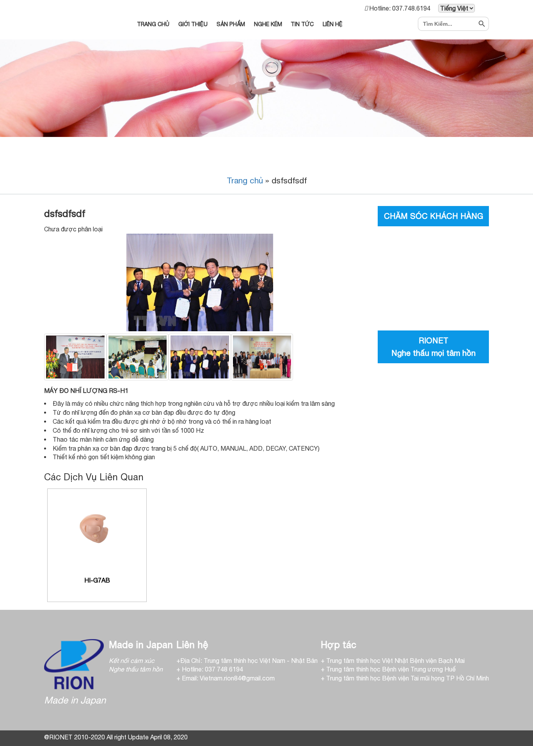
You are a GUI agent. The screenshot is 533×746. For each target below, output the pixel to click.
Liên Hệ (333, 24)
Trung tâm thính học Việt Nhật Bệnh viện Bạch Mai (395, 660)
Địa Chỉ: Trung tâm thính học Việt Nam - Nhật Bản (249, 660)
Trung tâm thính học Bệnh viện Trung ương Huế (391, 669)
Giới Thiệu (193, 24)
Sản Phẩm (231, 24)
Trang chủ (245, 180)
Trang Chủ (153, 24)
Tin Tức (302, 24)
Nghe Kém (268, 24)
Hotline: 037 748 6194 (212, 669)
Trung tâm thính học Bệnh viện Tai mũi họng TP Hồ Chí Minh (407, 678)
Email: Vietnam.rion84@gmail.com (228, 678)
